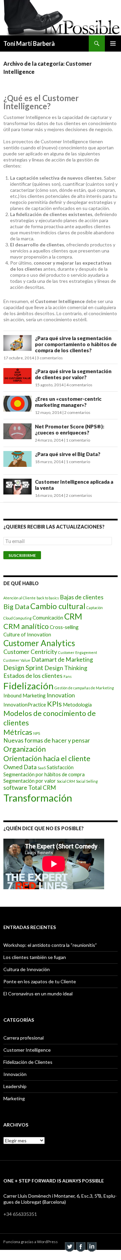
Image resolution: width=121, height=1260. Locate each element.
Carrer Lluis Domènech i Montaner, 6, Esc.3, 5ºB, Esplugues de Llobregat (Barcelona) (60, 1199)
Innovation (61, 695)
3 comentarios (50, 357)
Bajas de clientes (82, 597)
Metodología (77, 704)
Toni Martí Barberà (29, 43)
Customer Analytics (39, 643)
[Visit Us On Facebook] (80, 1246)
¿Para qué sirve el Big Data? (67, 454)
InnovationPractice (24, 704)
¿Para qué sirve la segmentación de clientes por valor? (73, 374)
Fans (68, 676)
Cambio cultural (57, 606)
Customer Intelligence (27, 1050)
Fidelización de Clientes (27, 1062)
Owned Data (20, 767)
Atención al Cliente (19, 598)
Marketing (14, 1098)
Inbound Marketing (24, 695)
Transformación (37, 798)
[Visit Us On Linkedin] (91, 1246)
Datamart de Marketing (62, 659)
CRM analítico (26, 626)
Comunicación (48, 617)
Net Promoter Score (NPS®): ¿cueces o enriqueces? (69, 429)
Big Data (16, 606)
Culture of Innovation (27, 634)
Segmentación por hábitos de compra (44, 774)
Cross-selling (64, 627)
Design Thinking (65, 667)
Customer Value (16, 660)
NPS (36, 733)
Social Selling (87, 781)
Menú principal (113, 43)
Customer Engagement (77, 652)
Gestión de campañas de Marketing (84, 688)
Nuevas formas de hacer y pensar (46, 740)
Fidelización (28, 685)
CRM (73, 616)
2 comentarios (77, 412)
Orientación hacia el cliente (46, 758)
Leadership (15, 1086)
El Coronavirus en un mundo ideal (38, 993)
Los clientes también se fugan (34, 957)
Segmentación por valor (29, 781)
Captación (94, 607)
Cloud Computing (17, 618)
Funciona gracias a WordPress (30, 1241)
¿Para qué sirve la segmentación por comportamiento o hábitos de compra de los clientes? (76, 344)
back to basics (48, 598)
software (15, 787)
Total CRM (42, 787)
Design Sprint (23, 667)
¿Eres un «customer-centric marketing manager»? (68, 402)
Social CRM (66, 781)
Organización (24, 749)
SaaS (42, 768)
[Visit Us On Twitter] (69, 1246)
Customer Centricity (30, 651)
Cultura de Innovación (26, 969)
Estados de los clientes (33, 675)
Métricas (17, 732)
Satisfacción (60, 767)
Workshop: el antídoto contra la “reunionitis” (50, 945)
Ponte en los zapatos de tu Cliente (39, 981)
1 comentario (78, 440)
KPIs (54, 703)
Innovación (15, 1074)
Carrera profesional (23, 1038)
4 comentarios (79, 384)
